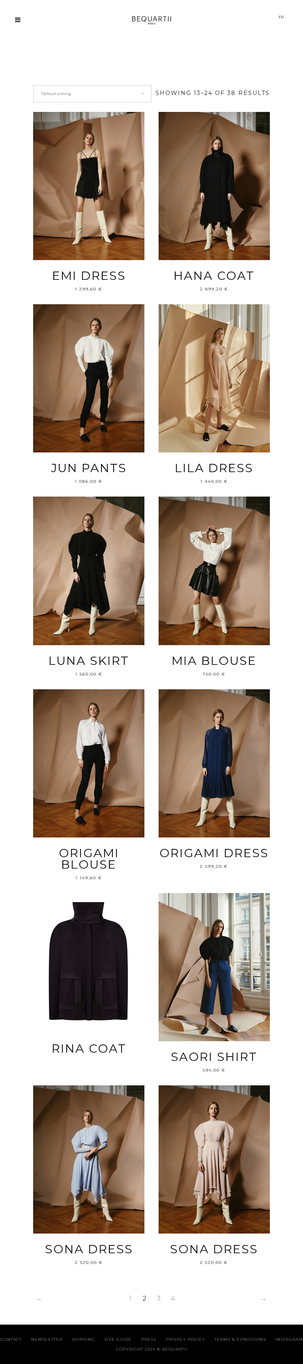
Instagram (289, 1339)
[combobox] (92, 93)
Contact (11, 1339)
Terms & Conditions (240, 1339)
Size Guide (118, 1339)
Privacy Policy (185, 1339)
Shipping (83, 1339)
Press (148, 1339)
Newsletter (46, 1339)
